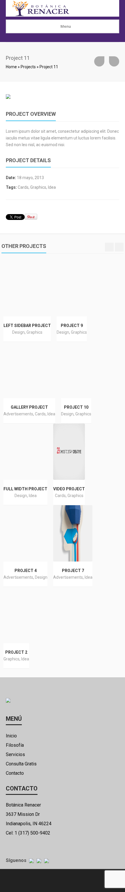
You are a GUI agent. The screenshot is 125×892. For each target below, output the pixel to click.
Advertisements (18, 414)
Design (18, 332)
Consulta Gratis (21, 764)
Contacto (15, 773)
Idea (52, 187)
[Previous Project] (99, 61)
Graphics (38, 187)
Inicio (11, 736)
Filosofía (15, 745)
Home (11, 66)
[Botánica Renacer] (61, 8)
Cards (23, 187)
